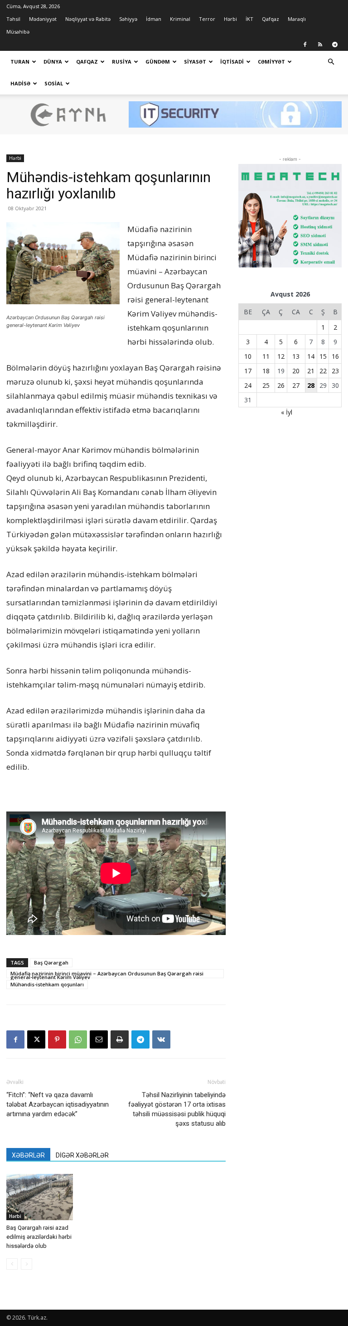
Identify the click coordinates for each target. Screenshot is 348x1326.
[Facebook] (305, 44)
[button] (331, 62)
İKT (249, 18)
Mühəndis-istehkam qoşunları (47, 984)
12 (281, 356)
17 (247, 370)
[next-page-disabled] (26, 1264)
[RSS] (320, 44)
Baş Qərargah (51, 962)
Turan (19, 61)
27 (296, 385)
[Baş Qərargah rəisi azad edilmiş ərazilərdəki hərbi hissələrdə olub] (39, 1197)
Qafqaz (270, 18)
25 (266, 385)
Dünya (53, 61)
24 (247, 385)
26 (281, 385)
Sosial (53, 83)
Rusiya (121, 61)
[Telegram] (335, 44)
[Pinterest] (57, 1039)
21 (310, 370)
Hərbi (230, 18)
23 (335, 370)
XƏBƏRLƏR (28, 1155)
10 (247, 356)
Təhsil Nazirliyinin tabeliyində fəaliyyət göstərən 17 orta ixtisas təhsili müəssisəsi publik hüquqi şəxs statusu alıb (177, 1109)
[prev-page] (12, 1264)
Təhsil (13, 18)
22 (323, 370)
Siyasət (195, 61)
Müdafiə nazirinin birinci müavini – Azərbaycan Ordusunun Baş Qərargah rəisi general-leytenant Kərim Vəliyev (106, 974)
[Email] (99, 1039)
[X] (36, 1039)
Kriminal (180, 18)
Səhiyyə (128, 18)
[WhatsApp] (78, 1039)
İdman (153, 18)
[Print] (120, 1039)
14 (310, 356)
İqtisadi (232, 61)
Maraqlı (297, 18)
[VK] (161, 1039)
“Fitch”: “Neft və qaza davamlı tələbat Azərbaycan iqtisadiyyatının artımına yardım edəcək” (57, 1104)
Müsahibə (17, 31)
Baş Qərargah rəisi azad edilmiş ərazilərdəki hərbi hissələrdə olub (39, 1236)
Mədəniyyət (43, 18)
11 (266, 356)
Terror (207, 18)
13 (296, 356)
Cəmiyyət (271, 61)
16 (335, 356)
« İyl (286, 412)
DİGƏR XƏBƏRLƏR (82, 1155)
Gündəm (157, 61)
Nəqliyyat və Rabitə (88, 18)
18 (266, 370)
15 (323, 356)
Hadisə (20, 83)
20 (296, 370)
